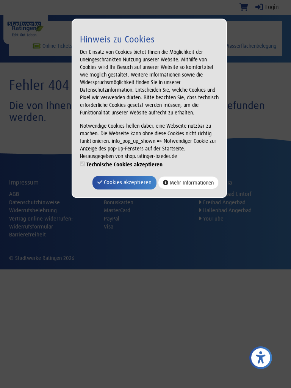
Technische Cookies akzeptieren (124, 164)
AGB (14, 194)
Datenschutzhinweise (34, 202)
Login (271, 7)
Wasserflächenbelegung (250, 45)
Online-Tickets (56, 45)
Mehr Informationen (191, 182)
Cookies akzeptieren (127, 182)
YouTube (213, 218)
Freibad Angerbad (224, 202)
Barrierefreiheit (27, 234)
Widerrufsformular (31, 226)
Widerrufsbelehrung (33, 210)
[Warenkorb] (243, 7)
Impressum (24, 182)
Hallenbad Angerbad (227, 210)
